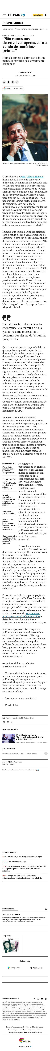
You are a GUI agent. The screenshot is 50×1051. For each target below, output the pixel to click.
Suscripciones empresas (15, 1032)
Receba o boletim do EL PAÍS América (19, 718)
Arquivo (6, 936)
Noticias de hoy (37, 1032)
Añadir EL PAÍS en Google (14, 88)
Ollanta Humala (35, 176)
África (17, 29)
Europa (24, 29)
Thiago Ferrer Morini (23, 742)
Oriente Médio (33, 29)
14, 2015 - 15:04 (27, 76)
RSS (25, 1032)
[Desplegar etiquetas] (46, 753)
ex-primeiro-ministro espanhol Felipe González (21, 615)
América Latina (8, 29)
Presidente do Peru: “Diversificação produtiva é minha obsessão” (9, 484)
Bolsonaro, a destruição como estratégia (25, 857)
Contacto (9, 1027)
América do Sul (31, 754)
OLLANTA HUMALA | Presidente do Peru (17, 35)
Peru (22, 176)
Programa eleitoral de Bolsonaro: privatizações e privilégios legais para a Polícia (22, 877)
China (42, 29)
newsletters (8, 909)
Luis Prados (25, 72)
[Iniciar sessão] (46, 15)
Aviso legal (29, 1027)
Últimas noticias (9, 852)
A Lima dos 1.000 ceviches (8, 512)
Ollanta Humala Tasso (10, 754)
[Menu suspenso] (4, 15)
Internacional (12, 23)
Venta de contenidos (18, 1027)
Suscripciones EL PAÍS (34, 1030)
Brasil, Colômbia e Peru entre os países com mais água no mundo (8, 500)
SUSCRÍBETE (38, 15)
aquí (37, 770)
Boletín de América (11, 914)
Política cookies (38, 1027)
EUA (47, 29)
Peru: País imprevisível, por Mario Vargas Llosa (8, 470)
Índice (29, 1032)
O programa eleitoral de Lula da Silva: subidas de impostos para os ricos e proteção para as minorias (24, 868)
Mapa (24, 1030)
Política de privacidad (15, 1030)
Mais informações (7, 764)
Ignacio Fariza (37, 742)
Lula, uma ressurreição (17, 861)
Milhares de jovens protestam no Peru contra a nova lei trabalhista (8, 524)
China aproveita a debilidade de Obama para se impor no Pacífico (9, 540)
